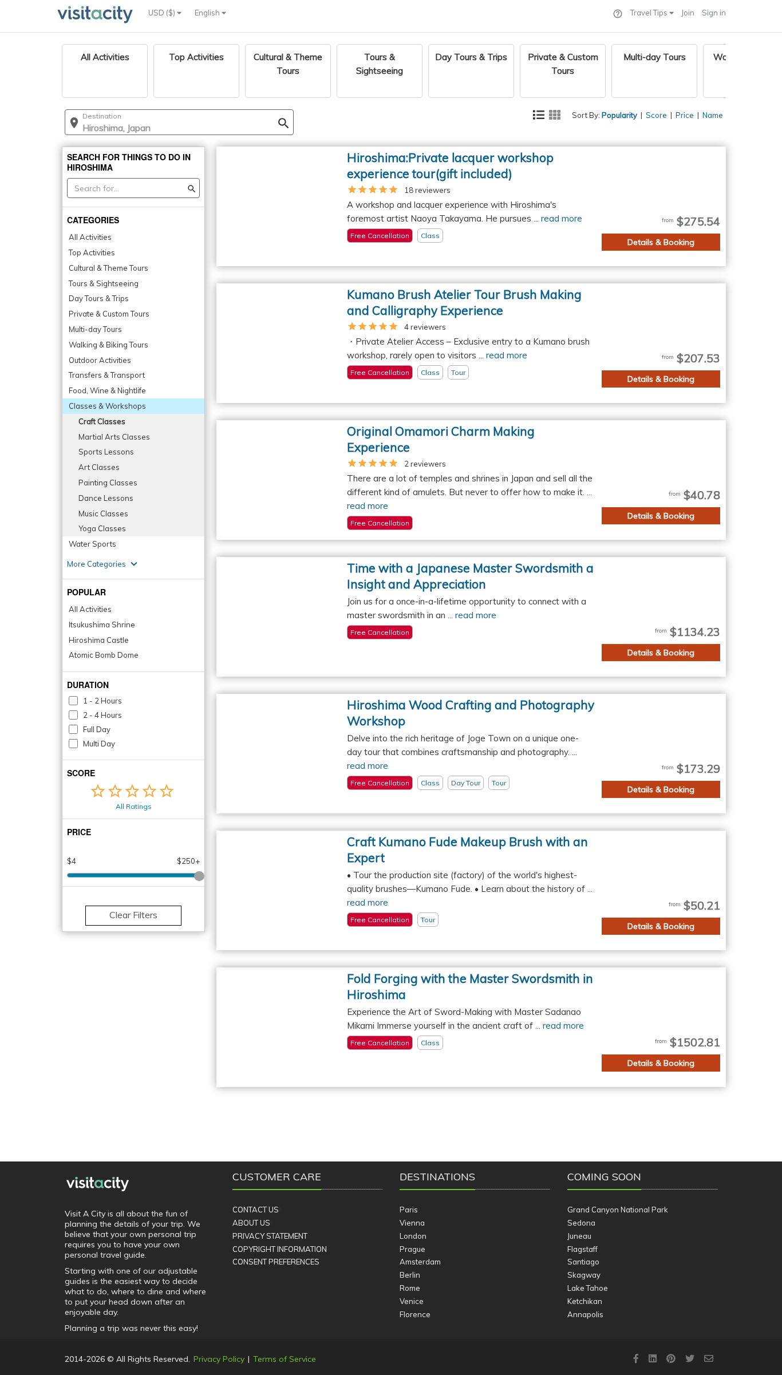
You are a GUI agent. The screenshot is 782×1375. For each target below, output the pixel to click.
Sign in (714, 12)
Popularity (619, 115)
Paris (409, 1209)
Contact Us (255, 1209)
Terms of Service (284, 1359)
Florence (415, 1314)
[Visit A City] (98, 1184)
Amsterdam (420, 1261)
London (413, 1235)
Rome (410, 1288)
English (208, 12)
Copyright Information (279, 1249)
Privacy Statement (269, 1235)
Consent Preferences (275, 1261)
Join (687, 12)
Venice (412, 1301)
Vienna (412, 1222)
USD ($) (162, 12)
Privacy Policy (218, 1359)
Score (656, 115)
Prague (412, 1249)
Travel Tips (649, 12)
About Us (251, 1222)
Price (685, 115)
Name (712, 115)
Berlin (410, 1274)
